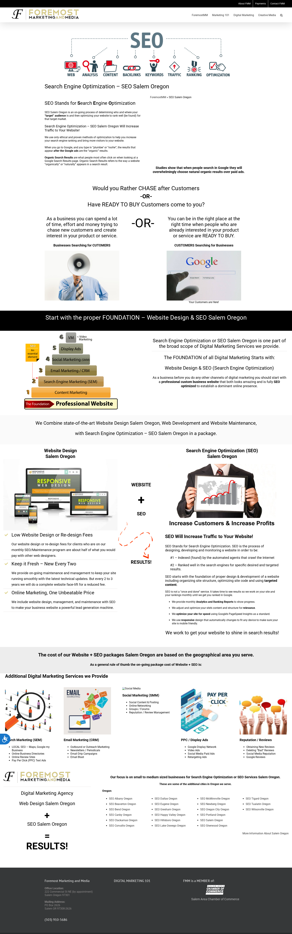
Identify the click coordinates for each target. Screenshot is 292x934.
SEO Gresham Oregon (167, 809)
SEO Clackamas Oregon (123, 820)
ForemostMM (158, 97)
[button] (281, 15)
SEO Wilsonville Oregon (260, 809)
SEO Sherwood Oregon (213, 825)
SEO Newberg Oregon (213, 804)
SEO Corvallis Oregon (121, 825)
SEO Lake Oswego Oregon (170, 825)
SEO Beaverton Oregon (122, 804)
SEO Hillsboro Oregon (167, 820)
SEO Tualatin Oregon (258, 804)
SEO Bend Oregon (119, 809)
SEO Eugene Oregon (166, 804)
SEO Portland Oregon (212, 814)
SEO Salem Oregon (211, 820)
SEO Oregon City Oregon (214, 809)
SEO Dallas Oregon (166, 798)
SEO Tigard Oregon (257, 798)
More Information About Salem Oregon (265, 833)
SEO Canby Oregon (120, 814)
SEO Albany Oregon (120, 798)
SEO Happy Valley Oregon (170, 814)
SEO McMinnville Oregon (215, 798)
